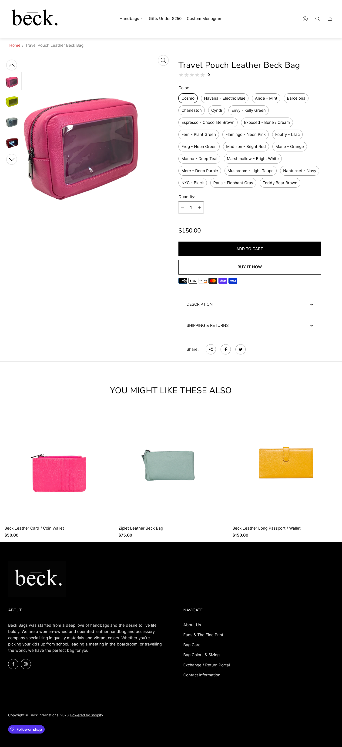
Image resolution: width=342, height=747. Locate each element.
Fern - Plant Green (198, 134)
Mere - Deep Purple (199, 170)
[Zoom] (163, 60)
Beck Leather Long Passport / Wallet (266, 528)
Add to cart (249, 248)
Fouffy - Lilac (287, 134)
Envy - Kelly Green (248, 110)
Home (14, 45)
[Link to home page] (37, 579)
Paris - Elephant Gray (233, 182)
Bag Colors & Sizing (201, 654)
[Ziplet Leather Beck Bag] (171, 465)
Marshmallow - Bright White (253, 158)
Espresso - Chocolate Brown (208, 122)
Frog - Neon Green (199, 146)
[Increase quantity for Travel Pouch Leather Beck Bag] (200, 207)
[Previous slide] (12, 65)
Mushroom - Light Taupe (251, 170)
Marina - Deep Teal (199, 158)
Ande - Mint (266, 98)
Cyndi (216, 110)
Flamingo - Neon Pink (245, 134)
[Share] (211, 349)
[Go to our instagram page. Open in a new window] (26, 664)
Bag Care (192, 644)
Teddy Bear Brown (280, 182)
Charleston (191, 110)
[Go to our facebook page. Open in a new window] (13, 664)
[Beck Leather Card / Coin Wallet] (57, 465)
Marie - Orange (289, 146)
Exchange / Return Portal (206, 665)
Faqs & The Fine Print (203, 634)
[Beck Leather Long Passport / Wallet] (285, 465)
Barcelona (296, 98)
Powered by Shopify (86, 715)
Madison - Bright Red (246, 146)
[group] (12, 81)
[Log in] (305, 19)
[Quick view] (106, 415)
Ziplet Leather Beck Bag (140, 528)
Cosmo (187, 98)
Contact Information (201, 675)
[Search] (317, 19)
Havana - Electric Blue (224, 98)
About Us (192, 624)
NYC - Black (192, 182)
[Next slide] (12, 159)
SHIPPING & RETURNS (208, 325)
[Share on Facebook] (226, 349)
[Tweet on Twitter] (240, 349)
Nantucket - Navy (299, 170)
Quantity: (186, 197)
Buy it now (250, 267)
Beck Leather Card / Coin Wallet (34, 528)
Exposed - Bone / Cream (267, 122)
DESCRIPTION (200, 304)
